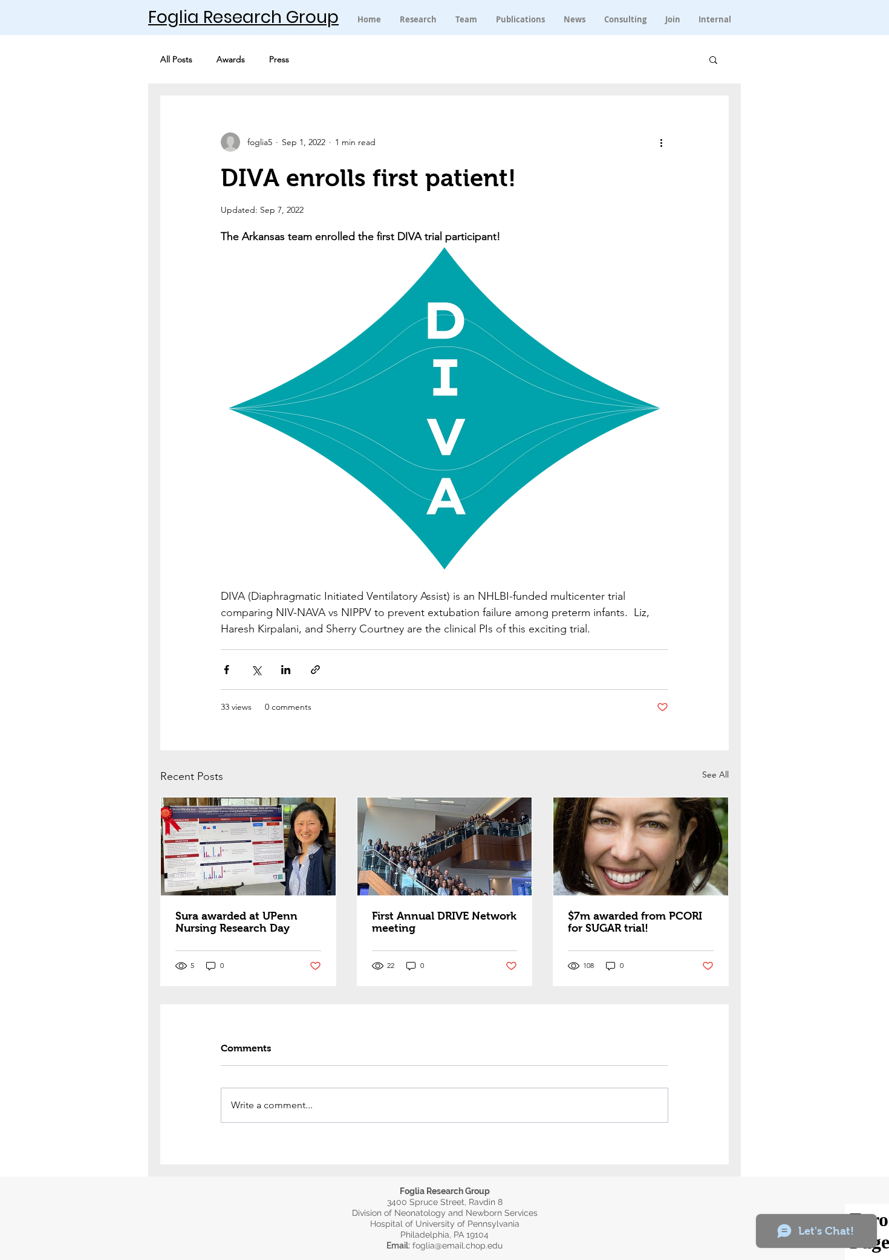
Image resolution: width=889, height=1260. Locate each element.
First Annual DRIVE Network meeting (444, 922)
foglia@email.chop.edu (457, 1245)
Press (279, 59)
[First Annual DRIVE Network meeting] (444, 846)
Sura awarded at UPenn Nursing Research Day (236, 922)
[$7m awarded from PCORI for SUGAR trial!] (640, 846)
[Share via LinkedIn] (285, 669)
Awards (231, 59)
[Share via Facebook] (226, 669)
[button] (714, 19)
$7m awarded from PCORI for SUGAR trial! (635, 922)
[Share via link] (315, 669)
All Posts (176, 59)
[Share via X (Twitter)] (256, 669)
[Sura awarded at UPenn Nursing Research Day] (248, 846)
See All (715, 774)
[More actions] (661, 142)
